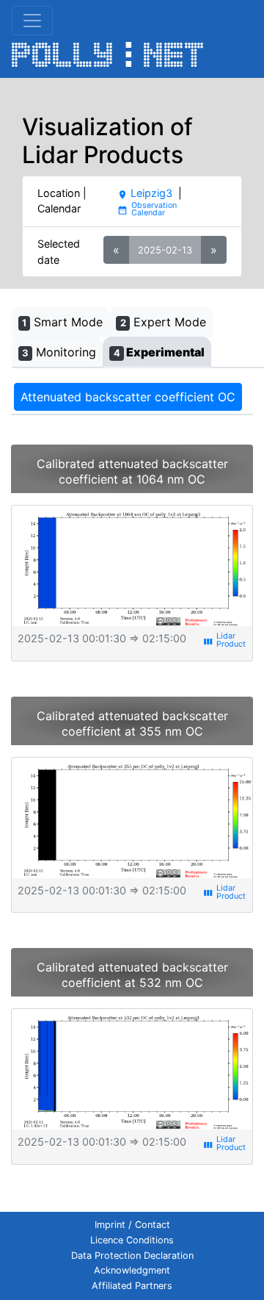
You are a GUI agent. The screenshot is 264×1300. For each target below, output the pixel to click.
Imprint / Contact (132, 1224)
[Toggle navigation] (32, 20)
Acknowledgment (132, 1270)
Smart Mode (62, 322)
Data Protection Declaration (132, 1255)
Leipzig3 (144, 193)
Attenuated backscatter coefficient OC (128, 396)
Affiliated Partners (132, 1285)
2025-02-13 (165, 250)
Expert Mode (163, 322)
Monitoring (59, 352)
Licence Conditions (132, 1240)
